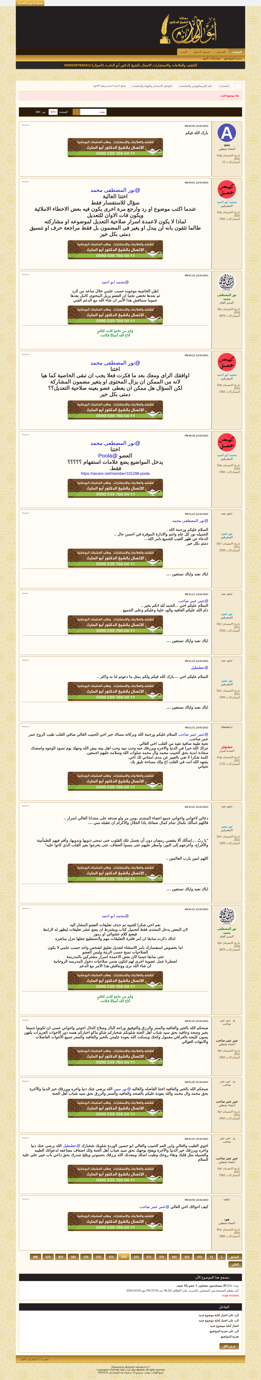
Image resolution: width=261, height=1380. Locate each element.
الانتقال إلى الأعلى (29, 1359)
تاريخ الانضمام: (231, 155)
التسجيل (220, 51)
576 (86, 1257)
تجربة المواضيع (219, 1331)
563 (174, 1257)
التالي (235, 1264)
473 (199, 1257)
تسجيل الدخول (202, 51)
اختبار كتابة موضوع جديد (213, 1315)
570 (161, 1257)
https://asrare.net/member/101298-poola (115, 473)
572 (136, 1257)
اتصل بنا (44, 1359)
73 (211, 1257)
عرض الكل (229, 1346)
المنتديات (237, 51)
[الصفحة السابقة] (30, 112)
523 (187, 1257)
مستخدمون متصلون (210, 1285)
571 (149, 1257)
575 (98, 1257)
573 (124, 1257)
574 (111, 1257)
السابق (234, 1256)
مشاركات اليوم (211, 58)
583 (73, 1257)
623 (60, 1257)
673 (48, 1257)
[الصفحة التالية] (24, 112)
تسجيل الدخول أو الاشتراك (30, 3)
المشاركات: (233, 162)
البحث (183, 51)
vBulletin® (130, 1367)
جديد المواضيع (232, 58)
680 (35, 1257)
